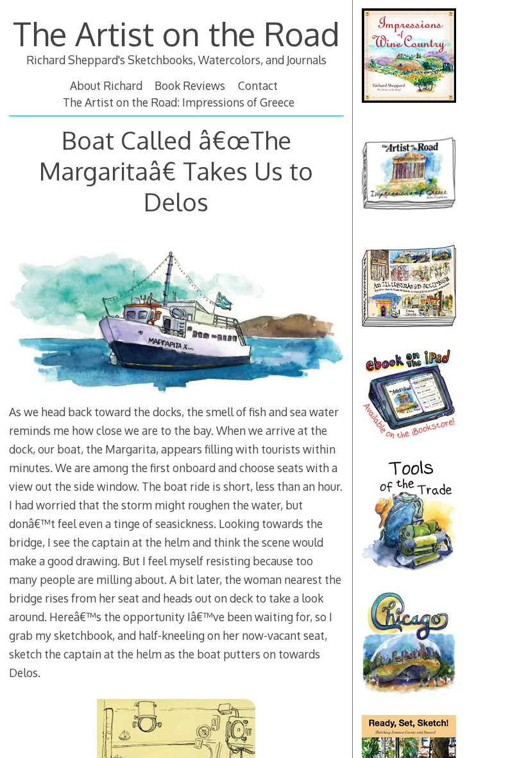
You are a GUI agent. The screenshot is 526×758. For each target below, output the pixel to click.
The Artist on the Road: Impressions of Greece (178, 102)
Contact (258, 85)
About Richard (106, 85)
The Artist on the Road (176, 33)
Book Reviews (190, 85)
